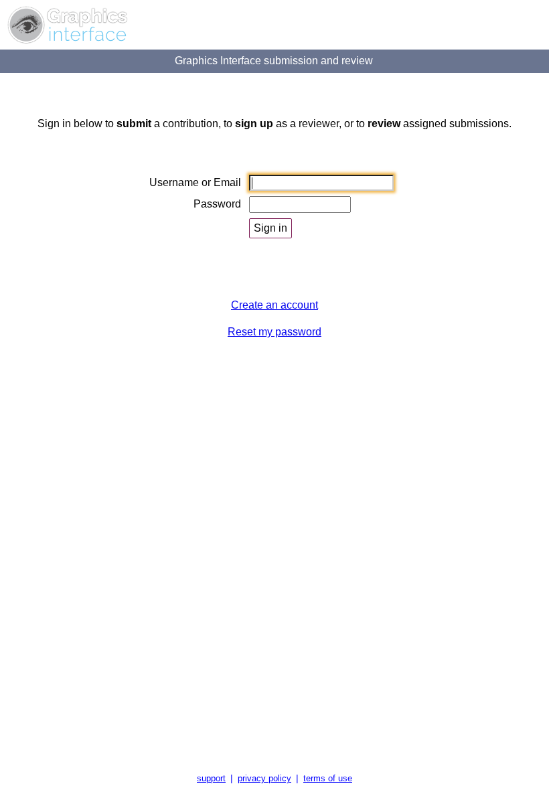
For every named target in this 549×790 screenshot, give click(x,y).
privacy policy (264, 778)
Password (217, 204)
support (211, 778)
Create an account (274, 305)
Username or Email (195, 182)
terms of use (327, 778)
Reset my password (274, 331)
